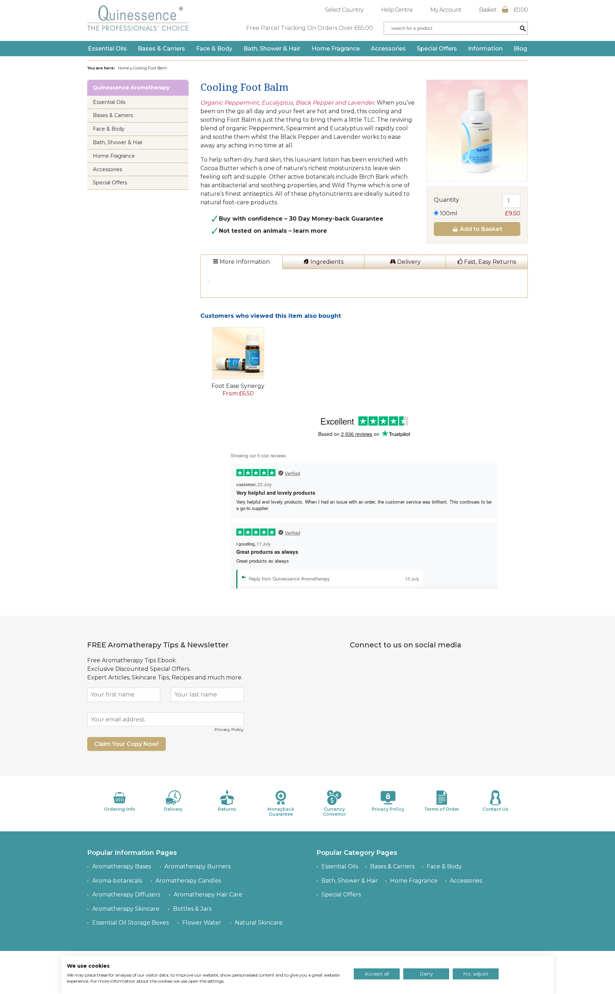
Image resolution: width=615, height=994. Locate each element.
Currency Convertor (334, 811)
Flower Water (201, 922)
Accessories (388, 48)
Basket (503, 9)
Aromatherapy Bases (121, 866)
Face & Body (214, 48)
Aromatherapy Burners (197, 866)
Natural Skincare (259, 922)
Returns (227, 809)
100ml (479, 213)
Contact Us (495, 809)
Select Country (344, 9)
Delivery (408, 261)
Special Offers (437, 48)
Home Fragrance (336, 48)
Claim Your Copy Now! (126, 744)
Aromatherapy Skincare (125, 908)
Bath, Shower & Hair (271, 48)
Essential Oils (107, 48)
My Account (445, 9)
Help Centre (396, 9)
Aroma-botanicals (117, 880)
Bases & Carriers (161, 48)
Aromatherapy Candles (188, 880)
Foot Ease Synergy (237, 386)
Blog (520, 48)
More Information (244, 261)
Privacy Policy (229, 729)
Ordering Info (119, 809)
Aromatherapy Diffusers (126, 894)
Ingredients (326, 261)
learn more (310, 230)
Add (480, 229)
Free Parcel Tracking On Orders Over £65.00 (309, 28)
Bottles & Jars (192, 908)
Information (485, 48)
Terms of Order (441, 809)
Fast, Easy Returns (489, 261)
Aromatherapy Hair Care (208, 894)
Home (123, 68)
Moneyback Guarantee (280, 811)
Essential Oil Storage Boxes (130, 922)
